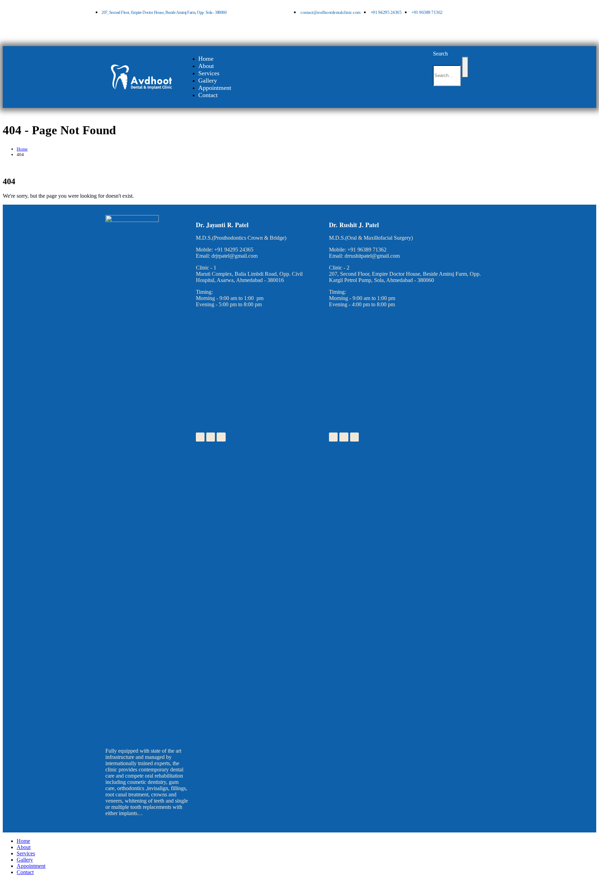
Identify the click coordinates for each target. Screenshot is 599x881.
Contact (208, 95)
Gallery (207, 80)
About (206, 65)
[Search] (465, 67)
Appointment (214, 87)
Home (206, 58)
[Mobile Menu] (438, 98)
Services (208, 73)
